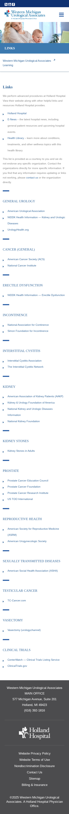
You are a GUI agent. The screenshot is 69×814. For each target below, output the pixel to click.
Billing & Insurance (34, 785)
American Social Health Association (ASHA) (33, 570)
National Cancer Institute (22, 265)
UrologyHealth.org (18, 229)
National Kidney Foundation (24, 421)
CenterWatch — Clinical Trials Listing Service (34, 659)
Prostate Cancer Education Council (28, 480)
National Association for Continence (28, 324)
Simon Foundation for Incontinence (28, 330)
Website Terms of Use (34, 760)
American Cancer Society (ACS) (26, 259)
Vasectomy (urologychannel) (24, 630)
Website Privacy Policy (35, 753)
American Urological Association (26, 211)
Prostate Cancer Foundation (24, 486)
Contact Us (34, 772)
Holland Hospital (17, 113)
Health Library (16, 138)
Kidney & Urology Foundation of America (31, 402)
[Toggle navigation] (61, 15)
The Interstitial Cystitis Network (25, 366)
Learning (8, 65)
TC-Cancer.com (17, 600)
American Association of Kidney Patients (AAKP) (35, 396)
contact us (32, 177)
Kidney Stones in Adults (21, 450)
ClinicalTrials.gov (17, 665)
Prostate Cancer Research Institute (28, 492)
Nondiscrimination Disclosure (34, 766)
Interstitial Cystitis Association (25, 360)
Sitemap (34, 778)
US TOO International (20, 499)
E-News (12, 119)
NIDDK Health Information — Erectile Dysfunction (36, 295)
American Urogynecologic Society (27, 541)
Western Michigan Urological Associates (27, 60)
